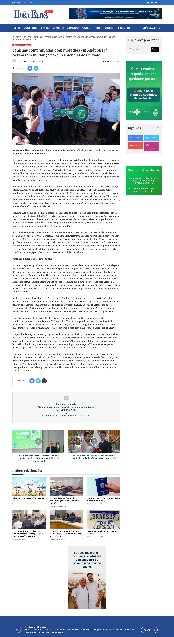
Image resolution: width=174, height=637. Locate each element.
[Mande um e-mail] (25, 61)
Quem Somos (30, 28)
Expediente (124, 28)
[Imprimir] (44, 380)
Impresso (110, 28)
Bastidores (58, 28)
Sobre (98, 28)
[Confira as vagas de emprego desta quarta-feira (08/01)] (103, 486)
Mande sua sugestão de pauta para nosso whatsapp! (144, 181)
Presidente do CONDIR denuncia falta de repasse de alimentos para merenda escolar (66, 533)
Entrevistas (73, 28)
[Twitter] (36, 68)
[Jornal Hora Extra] (33, 14)
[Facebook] (29, 68)
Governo (27, 37)
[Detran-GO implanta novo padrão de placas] (103, 519)
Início (17, 28)
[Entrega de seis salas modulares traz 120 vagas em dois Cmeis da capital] (66, 486)
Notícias (45, 28)
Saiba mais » (60, 632)
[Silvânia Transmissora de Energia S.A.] (29, 486)
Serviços (27, 45)
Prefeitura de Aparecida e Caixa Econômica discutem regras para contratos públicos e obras (27, 533)
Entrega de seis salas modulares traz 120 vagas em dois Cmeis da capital (65, 500)
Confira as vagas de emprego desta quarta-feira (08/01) (103, 499)
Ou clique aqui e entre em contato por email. (67, 415)
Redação (20, 61)
